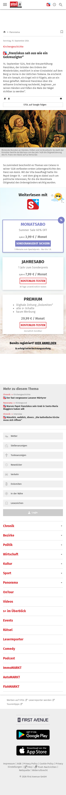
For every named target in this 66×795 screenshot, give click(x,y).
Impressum (9, 763)
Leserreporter (13, 639)
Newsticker (16, 464)
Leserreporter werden (40, 700)
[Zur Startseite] (4, 32)
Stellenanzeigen (19, 445)
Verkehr (15, 474)
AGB (19, 763)
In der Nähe (17, 493)
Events (8, 620)
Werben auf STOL (15, 700)
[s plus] (48, 4)
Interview (18, 414)
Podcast (9, 658)
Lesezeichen (17, 503)
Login (35, 512)
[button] (62, 31)
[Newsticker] (54, 4)
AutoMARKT (11, 677)
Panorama (14, 32)
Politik (8, 545)
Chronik (6, 394)
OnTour (8, 592)
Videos (8, 602)
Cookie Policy (46, 763)
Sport (7, 573)
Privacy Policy (30, 763)
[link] (24, 397)
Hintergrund (21, 403)
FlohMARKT (11, 687)
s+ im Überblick (14, 611)
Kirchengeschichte (13, 46)
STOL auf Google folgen (34, 104)
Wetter (14, 436)
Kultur (7, 564)
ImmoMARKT (12, 668)
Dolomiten (16, 484)
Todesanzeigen (18, 455)
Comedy (9, 649)
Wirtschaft (10, 554)
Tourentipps (13, 704)
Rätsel (7, 630)
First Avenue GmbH (37, 776)
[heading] (33, 55)
